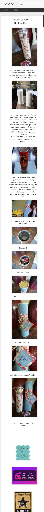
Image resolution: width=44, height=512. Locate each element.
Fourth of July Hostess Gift (20, 21)
